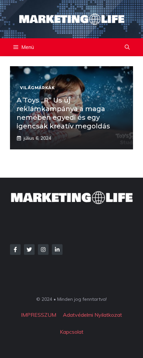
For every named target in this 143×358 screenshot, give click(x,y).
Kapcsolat (71, 331)
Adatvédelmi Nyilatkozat (92, 314)
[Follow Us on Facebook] (15, 249)
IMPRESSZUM (38, 314)
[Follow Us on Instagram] (43, 249)
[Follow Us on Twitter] (29, 249)
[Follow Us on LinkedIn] (57, 249)
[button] (127, 47)
